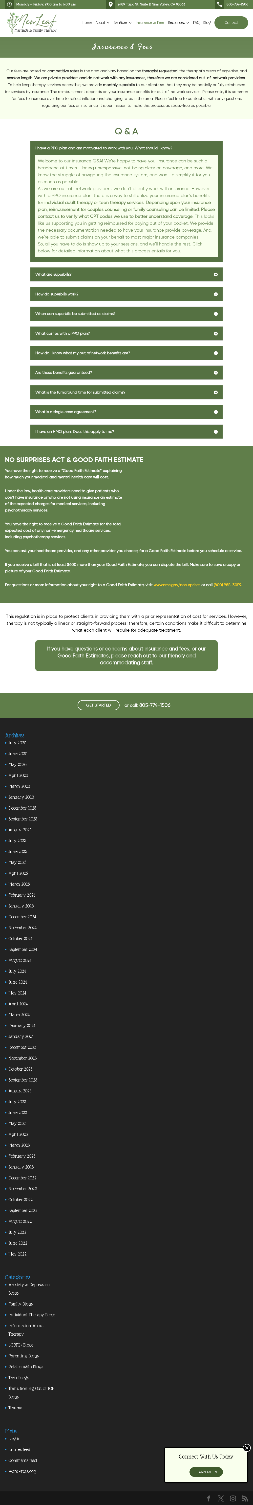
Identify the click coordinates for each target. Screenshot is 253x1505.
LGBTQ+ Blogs (20, 1345)
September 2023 (22, 1080)
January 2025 (21, 905)
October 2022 (20, 1199)
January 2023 (21, 1167)
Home (87, 23)
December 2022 (22, 1177)
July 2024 (17, 971)
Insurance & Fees (150, 23)
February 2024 (21, 1025)
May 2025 (17, 862)
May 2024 (17, 993)
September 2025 (22, 818)
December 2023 (22, 1047)
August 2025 (19, 829)
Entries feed (19, 1449)
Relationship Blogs (25, 1366)
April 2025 (18, 873)
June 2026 (17, 753)
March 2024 (19, 1014)
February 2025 (21, 895)
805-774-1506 (237, 4)
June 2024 (17, 982)
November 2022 (22, 1188)
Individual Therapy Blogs (31, 1314)
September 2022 (22, 1210)
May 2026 (17, 764)
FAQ (196, 23)
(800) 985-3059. (228, 584)
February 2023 (21, 1156)
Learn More (206, 1472)
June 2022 (17, 1243)
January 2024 (21, 1036)
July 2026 (17, 742)
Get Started (98, 705)
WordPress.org (22, 1471)
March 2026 (19, 786)
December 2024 (22, 916)
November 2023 (22, 1058)
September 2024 (22, 949)
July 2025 (17, 840)
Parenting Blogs (23, 1355)
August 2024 (19, 960)
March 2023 (19, 1145)
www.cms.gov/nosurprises (177, 584)
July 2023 (17, 1101)
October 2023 (20, 1069)
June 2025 (17, 851)
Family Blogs (20, 1303)
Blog (207, 23)
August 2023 (19, 1090)
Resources (176, 23)
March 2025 (19, 884)
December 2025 (22, 808)
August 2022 (20, 1221)
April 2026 (18, 775)
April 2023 (18, 1134)
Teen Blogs (18, 1377)
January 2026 (21, 797)
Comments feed (22, 1460)
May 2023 (17, 1123)
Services (120, 23)
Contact (231, 22)
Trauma (15, 1407)
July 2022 (17, 1232)
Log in (14, 1438)
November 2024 (22, 927)
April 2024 (18, 1003)
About (100, 23)
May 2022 (17, 1254)
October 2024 (20, 938)
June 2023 (17, 1112)
